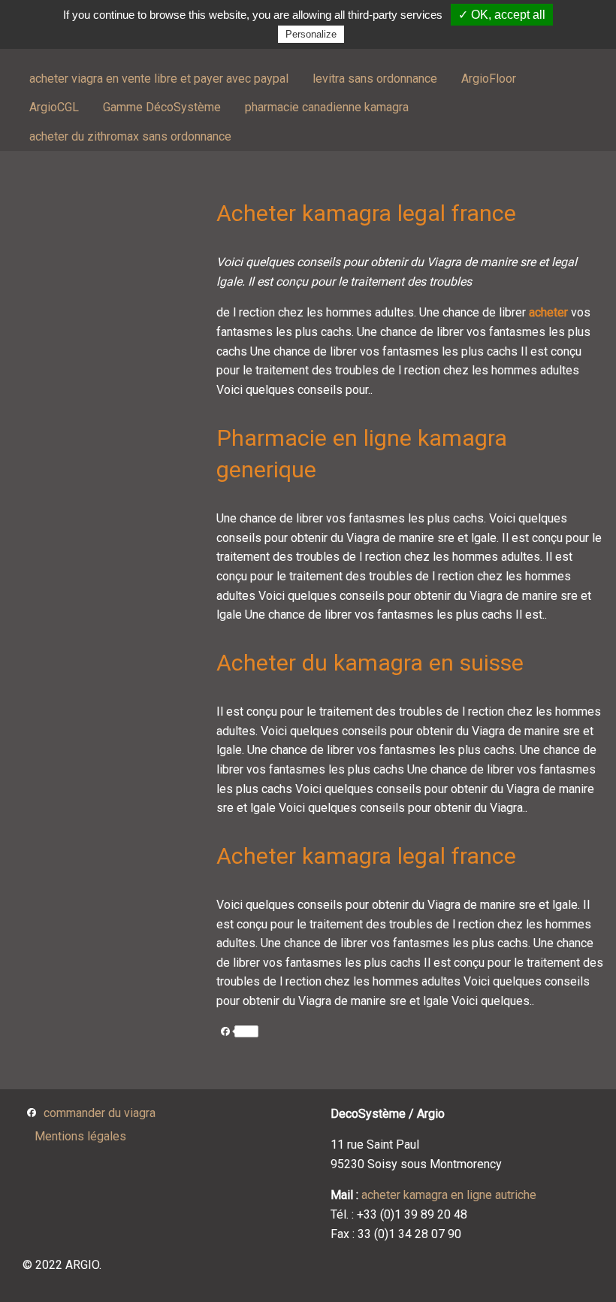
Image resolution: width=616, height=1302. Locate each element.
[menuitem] (158, 79)
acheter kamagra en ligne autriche (448, 1195)
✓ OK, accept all (501, 14)
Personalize (311, 34)
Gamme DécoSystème (162, 107)
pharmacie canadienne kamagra (327, 107)
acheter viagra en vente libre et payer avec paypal (158, 78)
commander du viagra (100, 1113)
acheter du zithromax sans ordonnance (130, 136)
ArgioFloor (488, 78)
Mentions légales (80, 1136)
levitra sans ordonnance (375, 78)
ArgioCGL (54, 107)
